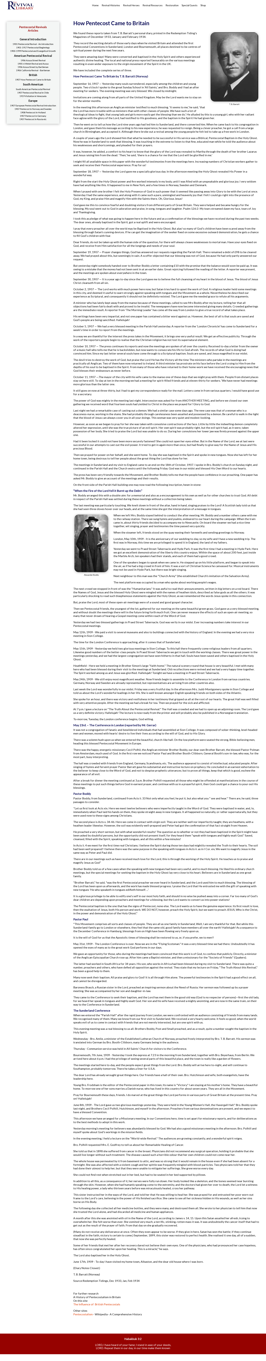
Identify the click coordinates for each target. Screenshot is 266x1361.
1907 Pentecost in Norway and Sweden (33, 109)
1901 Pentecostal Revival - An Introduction (33, 44)
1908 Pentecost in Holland (33, 112)
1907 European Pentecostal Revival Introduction (33, 105)
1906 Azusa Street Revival (33, 60)
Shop (203, 5)
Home (95, 5)
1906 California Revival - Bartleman (33, 70)
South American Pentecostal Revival (33, 89)
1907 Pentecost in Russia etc (33, 119)
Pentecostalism (83, 1314)
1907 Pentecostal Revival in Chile (33, 92)
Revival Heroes (131, 5)
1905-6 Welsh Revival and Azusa (33, 63)
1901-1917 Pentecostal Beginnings (33, 47)
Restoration (172, 5)
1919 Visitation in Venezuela (33, 96)
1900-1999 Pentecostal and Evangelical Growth (33, 51)
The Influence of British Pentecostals (96, 1304)
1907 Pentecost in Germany (33, 116)
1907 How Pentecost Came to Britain (33, 79)
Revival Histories (111, 5)
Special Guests (189, 5)
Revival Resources (153, 5)
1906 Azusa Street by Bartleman (33, 67)
